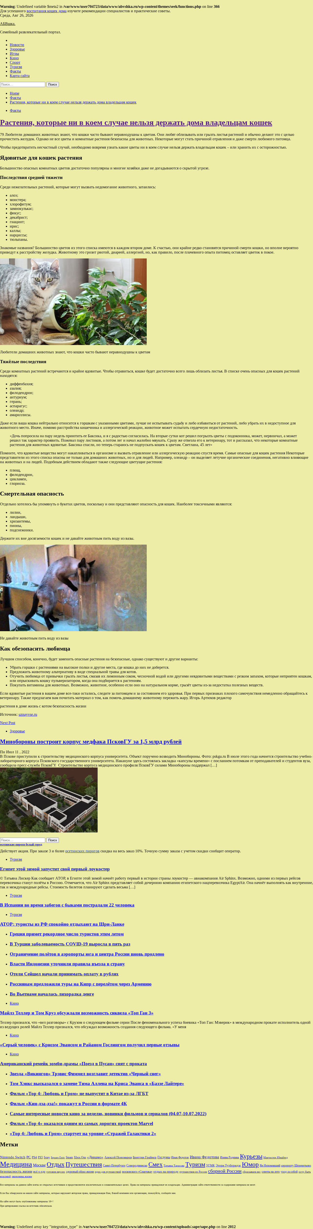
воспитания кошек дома (47, 11)
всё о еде (39, 1171)
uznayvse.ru (28, 714)
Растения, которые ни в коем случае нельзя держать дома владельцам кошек (136, 122)
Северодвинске (136, 1165)
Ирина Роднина (229, 1157)
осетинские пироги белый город (21, 844)
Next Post (7, 723)
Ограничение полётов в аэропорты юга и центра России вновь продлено (87, 954)
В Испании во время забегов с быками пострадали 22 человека (67, 905)
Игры (14, 53)
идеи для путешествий (108, 1171)
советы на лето (271, 1171)
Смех (155, 1164)
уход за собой (289, 1171)
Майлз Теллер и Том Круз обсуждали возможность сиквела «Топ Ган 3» (77, 1012)
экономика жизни (22, 1176)
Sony (47, 1157)
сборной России (225, 1171)
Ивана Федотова (204, 1157)
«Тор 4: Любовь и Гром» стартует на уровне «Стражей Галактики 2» (83, 1133)
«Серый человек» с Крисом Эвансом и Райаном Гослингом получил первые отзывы (89, 1044)
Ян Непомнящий (270, 1165)
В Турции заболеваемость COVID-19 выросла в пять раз (70, 944)
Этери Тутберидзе (228, 1165)
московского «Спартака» (137, 1171)
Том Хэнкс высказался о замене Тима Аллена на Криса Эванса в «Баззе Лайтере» (97, 1083)
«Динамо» (95, 1157)
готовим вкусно (55, 1171)
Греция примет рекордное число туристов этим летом (67, 933)
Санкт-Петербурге (114, 1165)
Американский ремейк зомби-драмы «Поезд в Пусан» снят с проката (73, 1063)
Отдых (56, 1164)
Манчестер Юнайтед (275, 1157)
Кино (14, 58)
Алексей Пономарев (118, 1157)
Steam (69, 1157)
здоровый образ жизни (80, 1171)
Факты (15, 71)
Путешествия (84, 1164)
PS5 (40, 1157)
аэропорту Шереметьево (296, 1165)
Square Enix (58, 1157)
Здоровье (17, 49)
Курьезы (251, 1156)
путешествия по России (193, 1171)
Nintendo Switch (12, 1157)
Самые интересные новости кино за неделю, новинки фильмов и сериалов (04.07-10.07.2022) (108, 1113)
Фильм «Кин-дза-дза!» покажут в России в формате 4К (68, 1103)
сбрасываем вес (252, 1171)
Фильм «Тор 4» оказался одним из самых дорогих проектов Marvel (81, 1123)
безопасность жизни (16, 1171)
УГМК (210, 1165)
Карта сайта (20, 76)
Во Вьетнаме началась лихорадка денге (52, 994)
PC (28, 1157)
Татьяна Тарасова (174, 1165)
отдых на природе (166, 1171)
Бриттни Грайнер (144, 1157)
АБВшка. (7, 24)
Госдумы (163, 1157)
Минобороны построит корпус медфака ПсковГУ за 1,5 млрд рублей (91, 741)
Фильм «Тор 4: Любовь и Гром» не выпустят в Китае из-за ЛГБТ (79, 1093)
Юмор (250, 1164)
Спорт (15, 62)
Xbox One (80, 1157)
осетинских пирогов (82, 851)
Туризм (16, 67)
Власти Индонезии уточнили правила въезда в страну (67, 963)
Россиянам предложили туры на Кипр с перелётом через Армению (81, 983)
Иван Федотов (180, 1157)
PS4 (34, 1157)
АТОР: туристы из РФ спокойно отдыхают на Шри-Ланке (62, 924)
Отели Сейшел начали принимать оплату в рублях (64, 973)
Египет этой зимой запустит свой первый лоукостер (55, 868)
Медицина (16, 1164)
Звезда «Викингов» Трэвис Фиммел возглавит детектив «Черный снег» (85, 1073)
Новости (17, 45)
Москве (39, 1165)
